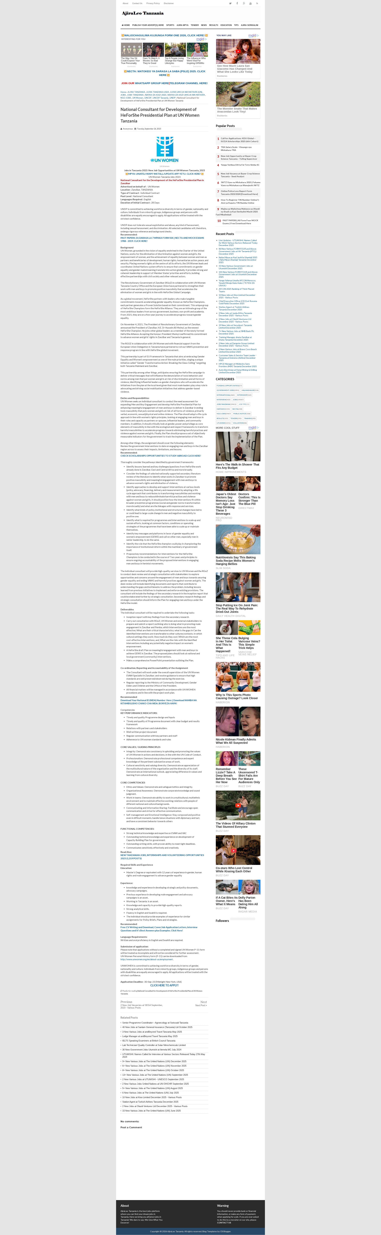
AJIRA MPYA (182, 25)
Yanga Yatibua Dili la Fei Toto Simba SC (240, 164)
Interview (221, 400)
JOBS (123, 94)
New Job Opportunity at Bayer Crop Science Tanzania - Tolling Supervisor (239, 157)
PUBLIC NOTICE (239, 414)
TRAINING (248, 418)
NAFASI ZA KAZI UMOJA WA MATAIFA (186, 94)
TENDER (195, 25)
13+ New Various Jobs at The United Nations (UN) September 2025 (155, 1075)
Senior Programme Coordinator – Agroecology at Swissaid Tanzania (155, 1022)
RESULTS (213, 25)
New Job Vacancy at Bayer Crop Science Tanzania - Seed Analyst (240, 175)
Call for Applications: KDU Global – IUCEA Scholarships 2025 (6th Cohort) (239, 140)
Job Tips (242, 404)
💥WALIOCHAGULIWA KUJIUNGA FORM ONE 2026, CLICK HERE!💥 (164, 35)
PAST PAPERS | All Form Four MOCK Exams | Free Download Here (240, 222)
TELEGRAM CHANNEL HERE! (189, 83)
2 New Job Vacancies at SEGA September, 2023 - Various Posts (142, 1006)
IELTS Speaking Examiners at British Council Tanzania (148, 1040)
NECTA (235, 409)
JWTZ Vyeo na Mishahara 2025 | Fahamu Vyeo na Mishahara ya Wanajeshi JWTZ (240, 184)
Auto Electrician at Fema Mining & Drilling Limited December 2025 (238, 371)
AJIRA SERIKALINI (249, 25)
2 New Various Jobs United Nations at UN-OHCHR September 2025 (155, 1084)
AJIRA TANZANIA (136, 92)
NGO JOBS (126, 97)
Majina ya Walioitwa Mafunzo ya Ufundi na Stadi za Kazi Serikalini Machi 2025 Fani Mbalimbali (238, 211)
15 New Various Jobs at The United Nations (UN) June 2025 (151, 1110)
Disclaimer (169, 3)
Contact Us (137, 3)
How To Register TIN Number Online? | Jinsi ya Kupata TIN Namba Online (240, 201)
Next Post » (201, 1005)
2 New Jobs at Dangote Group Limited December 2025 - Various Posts (236, 344)
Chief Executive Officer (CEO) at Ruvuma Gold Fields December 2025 (238, 302)
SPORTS (170, 25)
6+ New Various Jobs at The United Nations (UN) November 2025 (154, 1066)
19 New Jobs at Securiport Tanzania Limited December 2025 (235, 326)
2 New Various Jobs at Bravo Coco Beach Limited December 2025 (238, 350)
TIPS (236, 25)
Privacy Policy (153, 3)
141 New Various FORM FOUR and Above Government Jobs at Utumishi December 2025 (238, 274)
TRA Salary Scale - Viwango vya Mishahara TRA (236, 148)
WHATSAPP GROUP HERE (152, 83)
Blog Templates (209, 1231)
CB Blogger (225, 1231)
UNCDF (148, 97)
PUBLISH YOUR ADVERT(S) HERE (148, 25)
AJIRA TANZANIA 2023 (157, 92)
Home (127, 25)
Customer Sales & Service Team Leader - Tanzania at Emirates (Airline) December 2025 (237, 358)
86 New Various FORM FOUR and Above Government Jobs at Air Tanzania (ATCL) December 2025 (237, 251)
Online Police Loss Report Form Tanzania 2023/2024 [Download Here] (239, 192)
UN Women (137, 97)
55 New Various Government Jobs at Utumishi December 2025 (236, 267)
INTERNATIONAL (223, 395)
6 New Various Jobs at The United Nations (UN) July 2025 (150, 1092)
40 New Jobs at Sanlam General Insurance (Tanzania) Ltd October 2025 (157, 1027)
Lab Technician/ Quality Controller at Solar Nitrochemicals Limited (154, 1045)
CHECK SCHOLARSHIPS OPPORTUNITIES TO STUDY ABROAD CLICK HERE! (161, 455)
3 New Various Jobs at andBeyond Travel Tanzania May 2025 (152, 1031)
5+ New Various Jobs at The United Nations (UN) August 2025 (152, 1088)
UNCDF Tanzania (160, 97)
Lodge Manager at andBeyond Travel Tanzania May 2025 (150, 1036)
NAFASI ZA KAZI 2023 (155, 94)
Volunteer (238, 423)
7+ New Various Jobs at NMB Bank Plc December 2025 (236, 332)
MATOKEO (221, 409)
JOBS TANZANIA (135, 94)
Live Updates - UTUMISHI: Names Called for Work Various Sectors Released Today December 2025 (238, 243)
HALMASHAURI (248, 390)
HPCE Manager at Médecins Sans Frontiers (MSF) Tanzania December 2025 (238, 365)
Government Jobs (225, 390)
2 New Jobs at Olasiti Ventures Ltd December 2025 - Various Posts (155, 1106)
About (125, 3)
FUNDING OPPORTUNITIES (228, 386)
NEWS (204, 25)
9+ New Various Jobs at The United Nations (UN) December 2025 (154, 1061)
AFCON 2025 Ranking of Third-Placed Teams (236, 290)
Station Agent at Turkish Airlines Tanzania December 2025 (150, 1101)
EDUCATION (226, 25)
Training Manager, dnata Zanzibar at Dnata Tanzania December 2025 (235, 338)
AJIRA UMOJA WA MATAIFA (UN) (186, 92)
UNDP (172, 97)
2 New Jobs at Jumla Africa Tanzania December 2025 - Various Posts (235, 314)
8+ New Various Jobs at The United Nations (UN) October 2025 (153, 1070)
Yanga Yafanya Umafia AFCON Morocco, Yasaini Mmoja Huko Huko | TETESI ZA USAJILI (237, 283)
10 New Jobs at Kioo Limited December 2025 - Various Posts (152, 1097)
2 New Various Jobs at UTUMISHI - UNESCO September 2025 (153, 1079)
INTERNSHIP (242, 395)
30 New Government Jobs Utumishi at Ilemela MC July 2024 (151, 1049)
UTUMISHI (221, 423)
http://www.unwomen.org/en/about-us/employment (147, 959)
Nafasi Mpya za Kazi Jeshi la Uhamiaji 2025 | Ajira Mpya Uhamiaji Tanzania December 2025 (238, 260)
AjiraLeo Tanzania (175, 1231)
